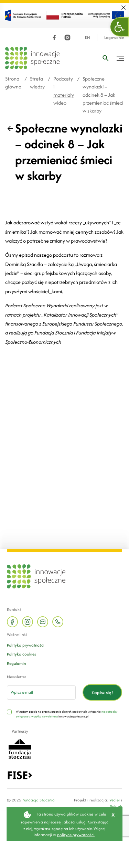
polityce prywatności (76, 835)
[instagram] (67, 37)
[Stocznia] (20, 748)
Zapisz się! (102, 692)
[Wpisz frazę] (105, 58)
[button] (119, 26)
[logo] (32, 58)
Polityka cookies (21, 654)
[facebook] (54, 37)
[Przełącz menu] (120, 58)
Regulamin (16, 663)
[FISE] (20, 775)
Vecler (114, 800)
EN (87, 37)
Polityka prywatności (25, 645)
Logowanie (114, 37)
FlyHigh (115, 806)
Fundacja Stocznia (38, 800)
